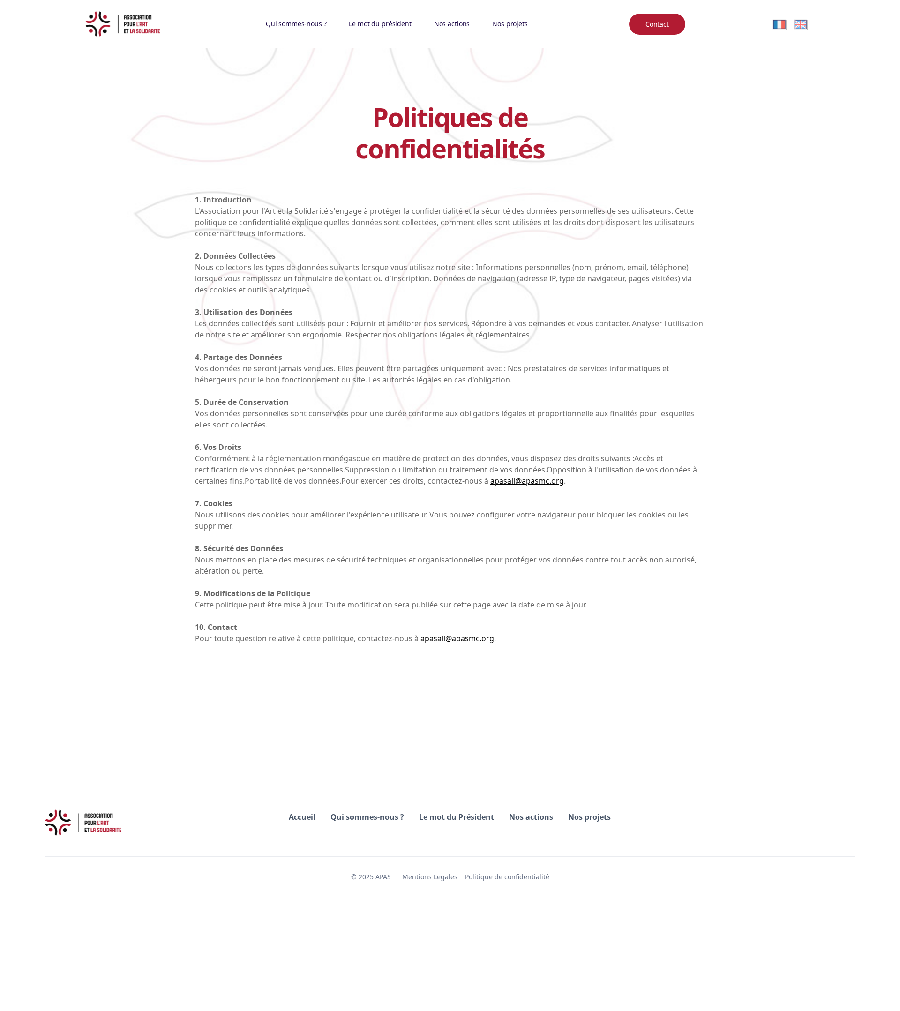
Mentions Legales (430, 876)
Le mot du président (380, 23)
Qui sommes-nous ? (296, 23)
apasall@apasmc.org (527, 481)
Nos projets (509, 23)
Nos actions (452, 23)
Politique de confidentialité (507, 876)
